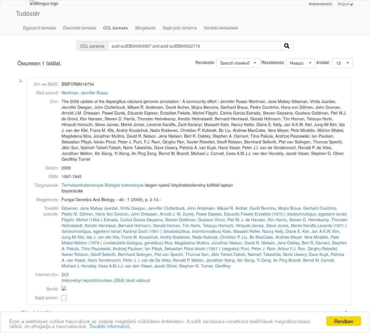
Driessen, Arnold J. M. (161, 214)
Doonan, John (127, 214)
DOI (65, 274)
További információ (109, 326)
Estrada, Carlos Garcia (124, 219)
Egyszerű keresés (39, 28)
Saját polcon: (47, 297)
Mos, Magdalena (179, 243)
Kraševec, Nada (187, 237)
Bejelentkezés (320, 4)
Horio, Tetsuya (203, 225)
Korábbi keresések (221, 28)
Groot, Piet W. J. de (232, 219)
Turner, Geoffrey (216, 266)
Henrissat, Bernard (116, 225)
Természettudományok (82, 185)
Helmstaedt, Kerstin (79, 225)
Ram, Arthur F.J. (282, 248)
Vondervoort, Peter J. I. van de (126, 260)
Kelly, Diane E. (288, 231)
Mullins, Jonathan (212, 243)
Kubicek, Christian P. (221, 237)
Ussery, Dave (306, 254)
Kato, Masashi (236, 231)
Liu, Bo (248, 237)
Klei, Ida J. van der (94, 237)
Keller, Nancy (262, 231)
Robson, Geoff (87, 254)
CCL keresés (115, 28)
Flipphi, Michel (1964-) (82, 219)
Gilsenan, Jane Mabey (82, 208)
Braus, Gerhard (304, 208)
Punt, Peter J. (253, 248)
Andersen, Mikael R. (215, 208)
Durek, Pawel (195, 214)
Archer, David (247, 208)
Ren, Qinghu (309, 248)
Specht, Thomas (185, 254)
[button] (342, 63)
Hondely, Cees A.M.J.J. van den (110, 266)
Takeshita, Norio (278, 254)
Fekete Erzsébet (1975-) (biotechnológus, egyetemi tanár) (294, 214)
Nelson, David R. (245, 243)
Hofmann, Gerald (150, 225)
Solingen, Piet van (152, 254)
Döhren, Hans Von (96, 214)
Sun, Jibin (210, 254)
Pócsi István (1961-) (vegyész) (212, 248)
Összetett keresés (79, 28)
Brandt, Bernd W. (304, 260)
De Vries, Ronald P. (172, 260)
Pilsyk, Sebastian (167, 248)
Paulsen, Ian (139, 248)
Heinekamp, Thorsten (328, 219)
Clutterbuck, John (180, 208)
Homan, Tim (178, 225)
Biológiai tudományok (124, 185)
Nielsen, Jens (273, 243)
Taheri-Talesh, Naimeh (241, 254)
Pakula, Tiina (78, 248)
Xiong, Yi (252, 260)
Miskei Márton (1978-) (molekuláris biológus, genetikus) (112, 243)
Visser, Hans (85, 260)
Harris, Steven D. (291, 219)
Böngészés (145, 28)
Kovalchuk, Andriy (155, 237)
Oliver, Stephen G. (183, 266)
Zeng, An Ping (274, 260)
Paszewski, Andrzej (109, 248)
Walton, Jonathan (207, 260)
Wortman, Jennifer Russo (85, 93)
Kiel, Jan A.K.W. (316, 231)
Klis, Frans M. (125, 237)
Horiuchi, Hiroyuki (234, 225)
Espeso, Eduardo (224, 214)
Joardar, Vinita (117, 208)
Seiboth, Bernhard (118, 254)
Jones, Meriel (290, 225)
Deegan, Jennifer (147, 208)
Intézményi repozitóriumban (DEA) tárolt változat (106, 280)
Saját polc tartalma (180, 28)
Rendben (343, 321)
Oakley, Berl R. (300, 243)
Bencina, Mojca (275, 208)
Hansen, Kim (263, 219)
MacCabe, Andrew (272, 237)
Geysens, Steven (162, 219)
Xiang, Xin (233, 260)
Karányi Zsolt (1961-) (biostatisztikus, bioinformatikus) (172, 231)
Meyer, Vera (301, 237)
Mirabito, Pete (326, 237)
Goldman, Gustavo (196, 219)
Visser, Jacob (153, 266)
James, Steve (263, 225)
